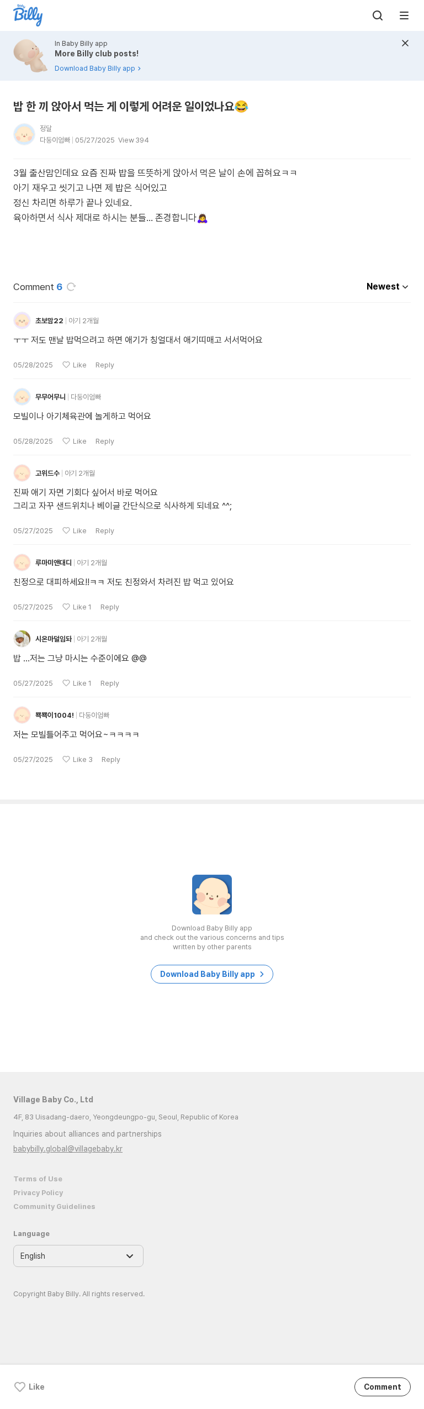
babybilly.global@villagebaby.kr (68, 1148)
